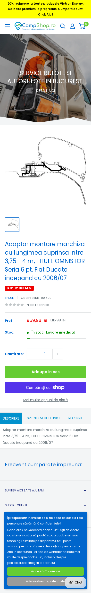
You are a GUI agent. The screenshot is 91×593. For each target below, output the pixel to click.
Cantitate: (14, 354)
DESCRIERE (11, 418)
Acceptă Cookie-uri (45, 571)
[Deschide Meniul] (7, 26)
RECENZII (75, 418)
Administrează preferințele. (45, 581)
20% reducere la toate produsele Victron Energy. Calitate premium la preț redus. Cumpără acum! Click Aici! (45, 9)
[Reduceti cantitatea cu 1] (32, 354)
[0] (82, 26)
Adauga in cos (46, 371)
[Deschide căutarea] (63, 26)
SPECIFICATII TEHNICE (44, 418)
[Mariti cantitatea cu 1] (58, 354)
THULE (9, 297)
